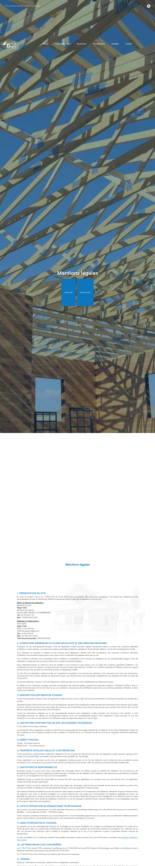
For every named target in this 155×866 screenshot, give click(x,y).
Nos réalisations (99, 44)
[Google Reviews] (148, 6)
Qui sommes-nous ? (62, 44)
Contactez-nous (85, 292)
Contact (128, 44)
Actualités (115, 44)
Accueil (45, 44)
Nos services (81, 44)
